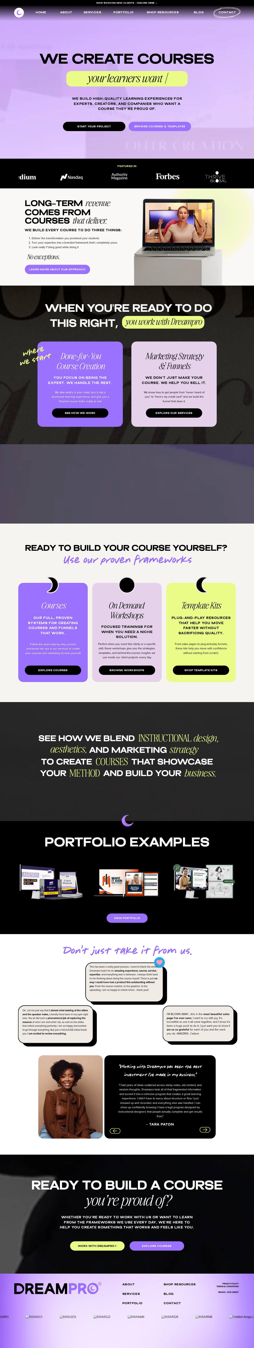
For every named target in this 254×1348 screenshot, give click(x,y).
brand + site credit (228, 1292)
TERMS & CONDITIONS (227, 1287)
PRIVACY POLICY (230, 1284)
